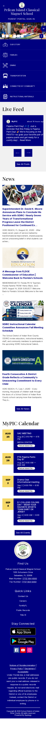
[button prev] (18, 153)
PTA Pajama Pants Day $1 (26, 458)
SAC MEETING (24, 433)
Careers (23, 601)
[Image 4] (14, 36)
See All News (23, 409)
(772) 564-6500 (30, 578)
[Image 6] (22, 36)
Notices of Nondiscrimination (22, 665)
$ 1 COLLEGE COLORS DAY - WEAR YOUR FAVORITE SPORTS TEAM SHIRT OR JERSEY (28, 507)
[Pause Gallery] (41, 36)
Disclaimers (30, 668)
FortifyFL (23, 605)
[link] (21, 19)
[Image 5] (18, 36)
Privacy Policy (16, 668)
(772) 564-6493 (29, 582)
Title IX (23, 615)
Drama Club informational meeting (28, 480)
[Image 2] (7, 36)
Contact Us (23, 596)
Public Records (23, 610)
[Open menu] (3, 6)
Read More (25, 140)
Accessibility (23, 672)
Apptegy (28, 715)
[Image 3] (10, 36)
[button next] (28, 153)
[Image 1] (3, 36)
